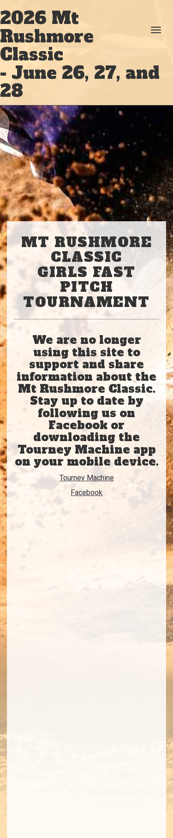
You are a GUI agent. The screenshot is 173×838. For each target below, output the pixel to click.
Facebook (86, 492)
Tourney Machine (87, 477)
